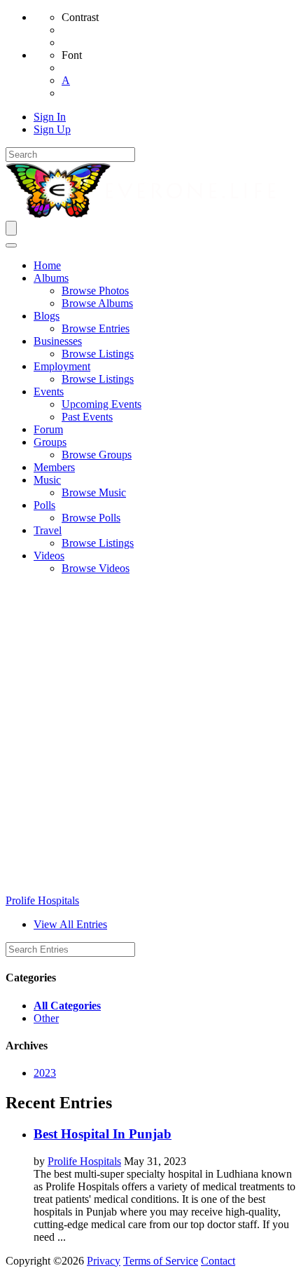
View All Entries (70, 924)
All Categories (67, 1006)
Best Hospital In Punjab (103, 1133)
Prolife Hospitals (42, 900)
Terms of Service (160, 1261)
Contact (218, 1261)
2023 (45, 1073)
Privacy (103, 1261)
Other (46, 1018)
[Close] (11, 245)
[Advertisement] (150, 736)
